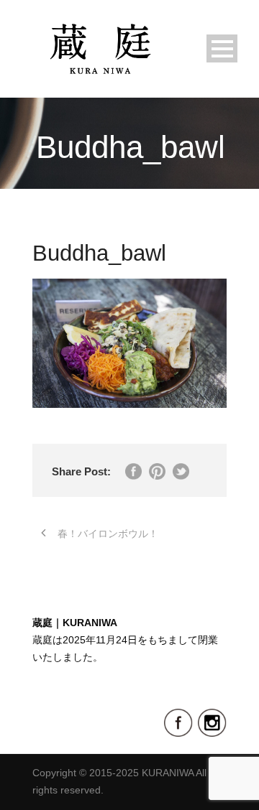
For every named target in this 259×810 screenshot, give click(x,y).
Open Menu (221, 48)
